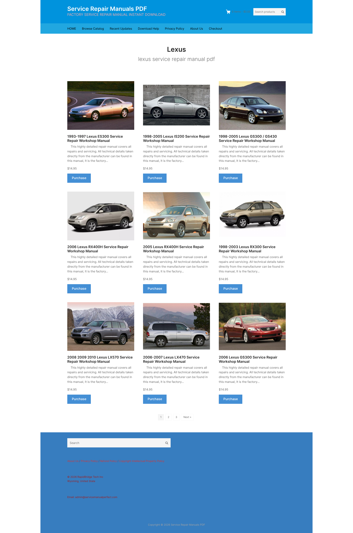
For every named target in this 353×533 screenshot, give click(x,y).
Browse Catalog (93, 28)
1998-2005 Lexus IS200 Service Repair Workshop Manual (176, 138)
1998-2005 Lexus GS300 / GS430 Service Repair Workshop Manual (248, 138)
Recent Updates (121, 28)
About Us (196, 28)
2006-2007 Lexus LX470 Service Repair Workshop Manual (171, 359)
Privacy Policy (174, 28)
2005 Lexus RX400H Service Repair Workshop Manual (173, 249)
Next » (187, 417)
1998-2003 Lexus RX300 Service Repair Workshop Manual (247, 249)
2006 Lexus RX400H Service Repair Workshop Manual (97, 249)
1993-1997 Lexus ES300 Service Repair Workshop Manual (95, 138)
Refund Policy (108, 461)
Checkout (215, 28)
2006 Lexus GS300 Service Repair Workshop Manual (248, 359)
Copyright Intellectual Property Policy (141, 461)
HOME (71, 28)
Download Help (148, 28)
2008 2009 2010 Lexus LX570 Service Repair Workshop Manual (100, 359)
